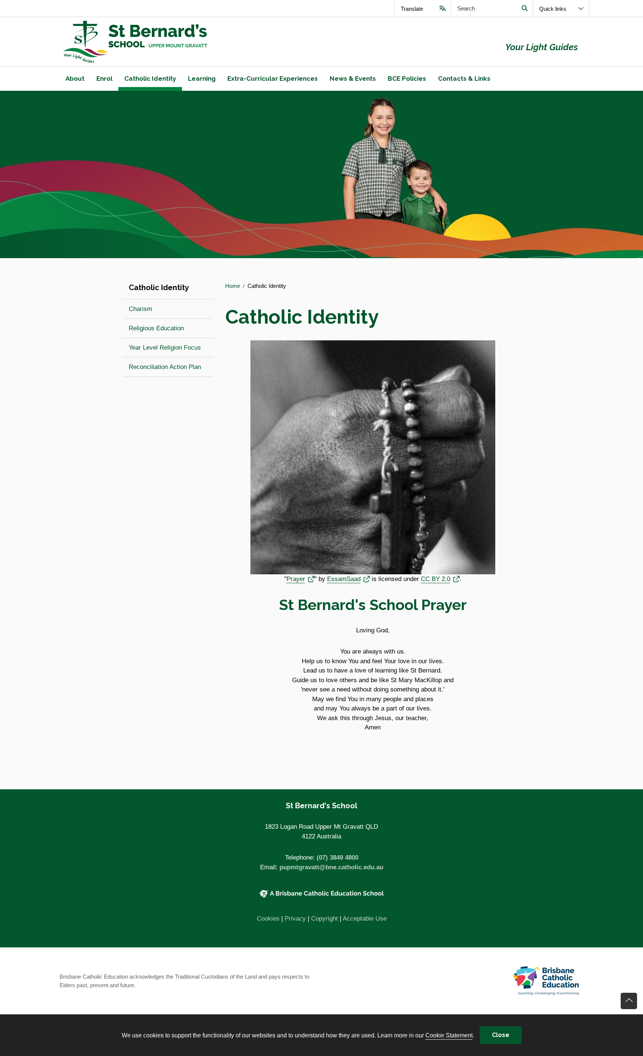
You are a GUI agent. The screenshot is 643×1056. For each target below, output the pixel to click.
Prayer (300, 578)
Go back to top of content (629, 1001)
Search (524, 8)
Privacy (295, 918)
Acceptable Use (365, 918)
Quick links (552, 9)
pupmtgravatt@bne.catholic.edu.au (331, 867)
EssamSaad (348, 578)
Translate (412, 9)
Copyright (324, 918)
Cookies (268, 918)
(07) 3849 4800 (337, 857)
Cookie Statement (449, 1035)
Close (500, 1035)
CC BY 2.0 (440, 578)
